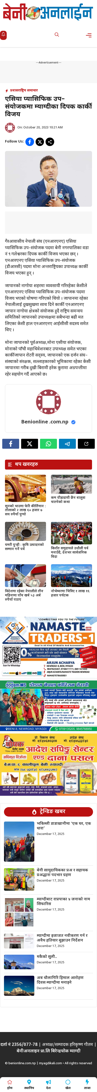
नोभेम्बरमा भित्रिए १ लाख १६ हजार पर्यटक (70, 593)
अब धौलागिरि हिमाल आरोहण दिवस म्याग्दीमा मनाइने (60, 980)
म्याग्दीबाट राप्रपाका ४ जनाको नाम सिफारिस (63, 902)
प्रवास (14, 90)
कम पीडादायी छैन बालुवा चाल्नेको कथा (68, 500)
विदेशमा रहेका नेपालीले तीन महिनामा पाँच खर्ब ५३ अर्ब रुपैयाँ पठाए (24, 595)
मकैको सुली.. (47, 957)
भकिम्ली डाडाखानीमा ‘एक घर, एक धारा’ (64, 826)
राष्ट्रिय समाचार (28, 90)
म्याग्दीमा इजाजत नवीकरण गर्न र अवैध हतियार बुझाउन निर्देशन (62, 938)
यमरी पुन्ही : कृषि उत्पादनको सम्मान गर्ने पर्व (24, 547)
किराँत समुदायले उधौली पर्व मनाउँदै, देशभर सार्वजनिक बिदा (69, 552)
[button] (57, 35)
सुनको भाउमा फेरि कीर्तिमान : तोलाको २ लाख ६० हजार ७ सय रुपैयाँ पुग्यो (25, 510)
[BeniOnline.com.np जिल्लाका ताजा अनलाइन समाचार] (48, 12)
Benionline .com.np (44, 422)
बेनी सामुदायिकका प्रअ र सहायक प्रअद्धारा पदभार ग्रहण (62, 873)
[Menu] (90, 35)
